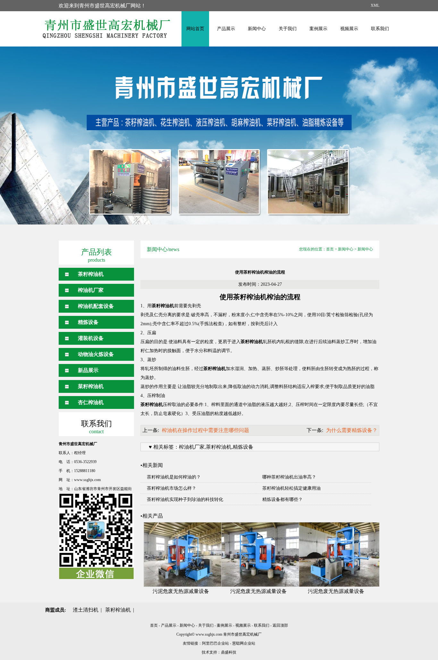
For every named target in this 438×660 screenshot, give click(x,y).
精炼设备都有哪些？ (282, 499)
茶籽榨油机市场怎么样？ (171, 488)
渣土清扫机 (85, 610)
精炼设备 (88, 322)
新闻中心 (257, 28)
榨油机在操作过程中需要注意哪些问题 (205, 430)
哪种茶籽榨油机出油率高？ (289, 477)
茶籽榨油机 (91, 274)
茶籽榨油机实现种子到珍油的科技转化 (185, 499)
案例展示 (318, 28)
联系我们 (380, 28)
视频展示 (349, 28)
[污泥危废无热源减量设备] (181, 554)
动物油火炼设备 (96, 354)
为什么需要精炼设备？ (351, 430)
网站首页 (195, 28)
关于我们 (288, 28)
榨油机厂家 (91, 290)
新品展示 (88, 370)
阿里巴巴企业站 (215, 643)
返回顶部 (280, 625)
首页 (330, 249)
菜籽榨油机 (91, 386)
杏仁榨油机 (91, 402)
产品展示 (226, 28)
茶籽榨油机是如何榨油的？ (174, 477)
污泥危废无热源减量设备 (181, 591)
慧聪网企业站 (243, 643)
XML (375, 5)
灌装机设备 (91, 338)
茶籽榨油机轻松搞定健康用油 (291, 488)
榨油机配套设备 (96, 306)
